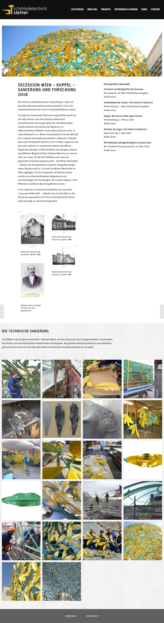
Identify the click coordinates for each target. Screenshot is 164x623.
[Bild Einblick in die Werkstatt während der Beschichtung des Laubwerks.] (144, 420)
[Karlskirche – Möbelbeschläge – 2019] (162, 312)
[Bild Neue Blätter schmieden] (22, 420)
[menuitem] (77, 9)
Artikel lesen (110, 97)
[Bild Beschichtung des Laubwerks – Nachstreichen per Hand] (62, 461)
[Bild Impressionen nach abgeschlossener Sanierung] (144, 542)
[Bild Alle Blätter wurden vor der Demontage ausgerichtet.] (22, 380)
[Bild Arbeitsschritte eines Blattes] (62, 420)
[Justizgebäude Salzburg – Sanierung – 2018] (2, 312)
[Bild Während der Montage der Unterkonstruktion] (103, 501)
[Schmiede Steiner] (24, 9)
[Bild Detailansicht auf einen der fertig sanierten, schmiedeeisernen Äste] (62, 501)
